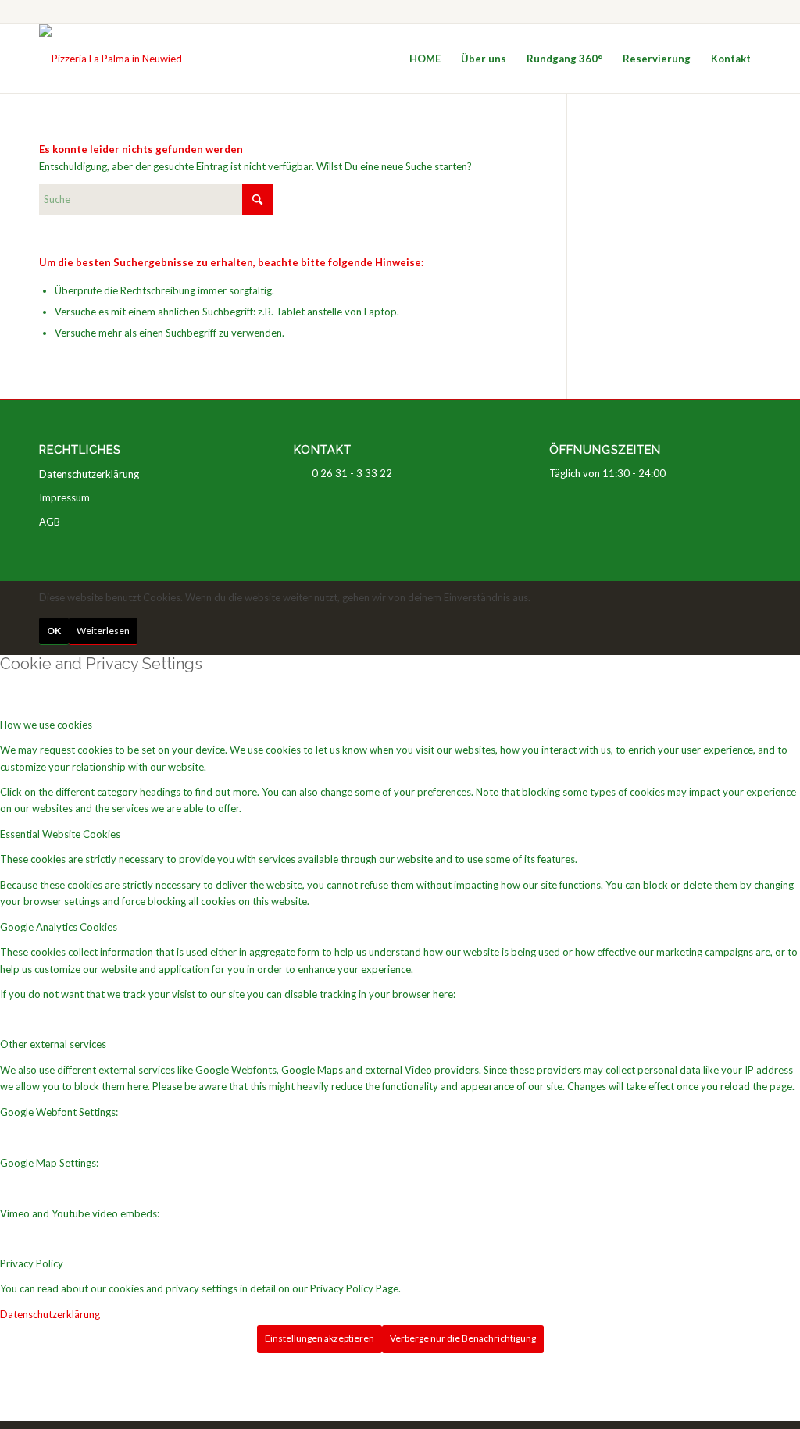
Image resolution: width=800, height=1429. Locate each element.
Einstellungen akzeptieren (319, 1338)
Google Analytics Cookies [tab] (58, 927)
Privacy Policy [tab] (31, 1263)
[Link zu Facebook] (749, 11)
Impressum (64, 497)
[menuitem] (425, 58)
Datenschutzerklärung (89, 474)
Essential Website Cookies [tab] (60, 834)
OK (54, 630)
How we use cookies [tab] (46, 724)
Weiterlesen (103, 630)
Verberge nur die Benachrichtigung (463, 1338)
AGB (49, 521)
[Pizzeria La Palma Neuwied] (110, 58)
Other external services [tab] (53, 1044)
